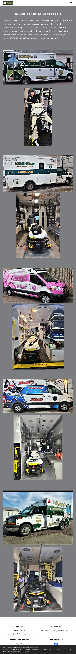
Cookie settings (46, 649)
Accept (68, 649)
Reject (59, 649)
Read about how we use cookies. (20, 651)
